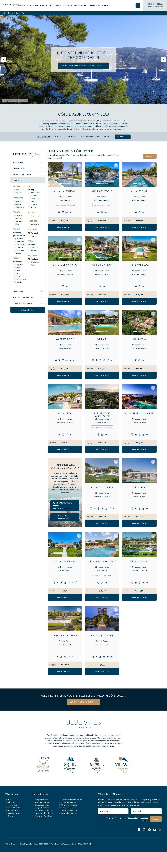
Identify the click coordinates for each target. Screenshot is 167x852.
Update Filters (28, 310)
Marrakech (35, 224)
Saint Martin (19, 207)
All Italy (31, 189)
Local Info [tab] (58, 136)
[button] (163, 59)
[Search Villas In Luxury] (138, 5)
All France (17, 232)
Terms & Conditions (14, 808)
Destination (19, 180)
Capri (34, 195)
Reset (37, 154)
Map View (150, 156)
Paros (17, 276)
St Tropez (21, 244)
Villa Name (18, 162)
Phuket (33, 265)
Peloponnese (20, 279)
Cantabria (34, 247)
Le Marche (35, 198)
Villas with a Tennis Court (69, 805)
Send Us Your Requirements (63, 517)
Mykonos (18, 273)
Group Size (18, 291)
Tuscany (34, 204)
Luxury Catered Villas (42, 808)
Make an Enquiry (64, 227)
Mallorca (18, 192)
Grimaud (20, 241)
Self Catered (71, 205)
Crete (17, 270)
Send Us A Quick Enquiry (82, 702)
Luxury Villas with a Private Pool (71, 799)
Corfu (17, 267)
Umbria (33, 207)
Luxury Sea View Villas (68, 808)
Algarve (34, 236)
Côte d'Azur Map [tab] (75, 136)
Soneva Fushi (36, 216)
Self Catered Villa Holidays (43, 810)
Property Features (22, 174)
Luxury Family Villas (41, 799)
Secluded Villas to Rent (69, 813)
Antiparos (19, 264)
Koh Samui (35, 262)
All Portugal (33, 233)
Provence (19, 247)
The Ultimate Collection (60, 5)
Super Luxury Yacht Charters (44, 816)
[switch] (14, 190)
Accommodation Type (23, 297)
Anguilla (18, 201)
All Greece (17, 261)
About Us (11, 802)
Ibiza (17, 189)
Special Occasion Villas (69, 810)
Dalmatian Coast (19, 222)
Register (155, 819)
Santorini (18, 282)
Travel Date (18, 168)
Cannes (20, 238)
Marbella (34, 250)
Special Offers (80, 5)
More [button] (104, 5)
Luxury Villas (39, 5)
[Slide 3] (69, 183)
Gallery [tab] (90, 136)
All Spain (31, 244)
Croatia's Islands (18, 217)
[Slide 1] (60, 183)
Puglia (33, 201)
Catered (108, 205)
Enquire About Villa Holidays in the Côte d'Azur (82, 66)
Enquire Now (121, 137)
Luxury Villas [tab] (43, 136)
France (10, 13)
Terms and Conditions (144, 819)
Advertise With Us (14, 813)
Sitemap (11, 816)
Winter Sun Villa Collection (44, 813)
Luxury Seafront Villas (68, 802)
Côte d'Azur (20, 235)
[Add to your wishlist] (79, 165)
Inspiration (94, 5)
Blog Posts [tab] (103, 136)
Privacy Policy (132, 818)
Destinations (23, 5)
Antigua (18, 204)
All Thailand (33, 259)
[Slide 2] (65, 183)
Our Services (12, 805)
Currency (22, 303)
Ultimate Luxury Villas (42, 805)
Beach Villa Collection (42, 802)
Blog (9, 799)
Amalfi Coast (35, 192)
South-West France (19, 251)
